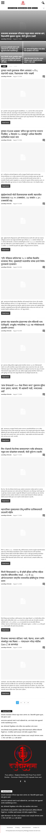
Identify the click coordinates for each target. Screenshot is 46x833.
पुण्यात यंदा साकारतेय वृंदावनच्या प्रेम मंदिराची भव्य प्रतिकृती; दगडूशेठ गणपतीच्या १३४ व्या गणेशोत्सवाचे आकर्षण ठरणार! (22, 324)
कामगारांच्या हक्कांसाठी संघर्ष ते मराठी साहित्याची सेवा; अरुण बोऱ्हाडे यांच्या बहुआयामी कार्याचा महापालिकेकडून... (10, 49)
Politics (34, 8)
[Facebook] (21, 781)
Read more (5, 122)
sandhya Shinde (6, 39)
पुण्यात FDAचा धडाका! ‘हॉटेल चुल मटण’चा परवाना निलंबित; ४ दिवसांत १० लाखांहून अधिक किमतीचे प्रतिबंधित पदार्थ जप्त (22, 134)
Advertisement (12, 8)
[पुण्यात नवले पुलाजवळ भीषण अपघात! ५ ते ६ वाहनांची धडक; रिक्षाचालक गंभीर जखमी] (23, 94)
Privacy (17, 827)
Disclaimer (10, 827)
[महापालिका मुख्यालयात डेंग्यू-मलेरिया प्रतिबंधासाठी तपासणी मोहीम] (23, 533)
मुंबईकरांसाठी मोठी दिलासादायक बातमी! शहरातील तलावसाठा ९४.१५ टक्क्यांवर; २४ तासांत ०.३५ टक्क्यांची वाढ (21, 197)
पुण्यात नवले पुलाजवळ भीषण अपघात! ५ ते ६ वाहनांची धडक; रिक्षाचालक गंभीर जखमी (19, 72)
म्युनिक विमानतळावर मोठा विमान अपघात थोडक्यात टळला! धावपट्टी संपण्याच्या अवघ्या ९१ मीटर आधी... (33, 60)
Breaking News (22, 8)
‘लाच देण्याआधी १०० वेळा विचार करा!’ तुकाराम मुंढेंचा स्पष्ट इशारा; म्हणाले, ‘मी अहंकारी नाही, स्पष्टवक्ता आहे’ (23, 388)
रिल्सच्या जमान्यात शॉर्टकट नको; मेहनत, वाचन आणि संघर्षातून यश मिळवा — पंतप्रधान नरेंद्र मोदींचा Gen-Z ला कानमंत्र (22, 641)
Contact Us (36, 827)
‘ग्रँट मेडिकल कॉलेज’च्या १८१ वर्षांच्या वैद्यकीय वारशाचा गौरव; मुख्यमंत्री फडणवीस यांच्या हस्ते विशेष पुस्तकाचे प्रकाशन (23, 261)
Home (10, 66)
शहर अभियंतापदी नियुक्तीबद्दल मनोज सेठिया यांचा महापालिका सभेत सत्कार (34, 50)
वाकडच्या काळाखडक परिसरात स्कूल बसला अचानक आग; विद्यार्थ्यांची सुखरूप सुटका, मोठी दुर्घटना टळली (23, 35)
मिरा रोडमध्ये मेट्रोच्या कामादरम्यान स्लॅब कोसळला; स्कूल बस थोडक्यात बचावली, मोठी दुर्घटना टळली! (22, 450)
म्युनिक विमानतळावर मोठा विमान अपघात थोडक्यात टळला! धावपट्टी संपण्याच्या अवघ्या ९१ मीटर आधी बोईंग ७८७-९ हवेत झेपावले (22, 737)
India (29, 8)
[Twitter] (25, 781)
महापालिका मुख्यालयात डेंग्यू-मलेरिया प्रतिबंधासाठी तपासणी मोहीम (21, 511)
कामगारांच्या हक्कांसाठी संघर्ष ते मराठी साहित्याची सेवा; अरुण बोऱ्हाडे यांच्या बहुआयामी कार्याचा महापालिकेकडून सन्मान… (22, 722)
